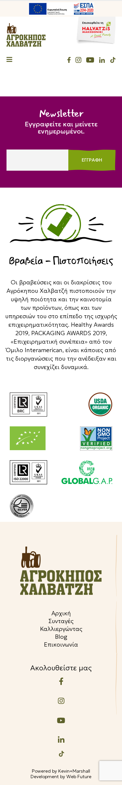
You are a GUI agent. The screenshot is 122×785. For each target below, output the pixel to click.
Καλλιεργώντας (61, 629)
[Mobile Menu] (9, 60)
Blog (61, 636)
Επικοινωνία (61, 644)
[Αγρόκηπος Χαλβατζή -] (26, 35)
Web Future (78, 776)
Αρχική (61, 613)
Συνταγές (61, 621)
